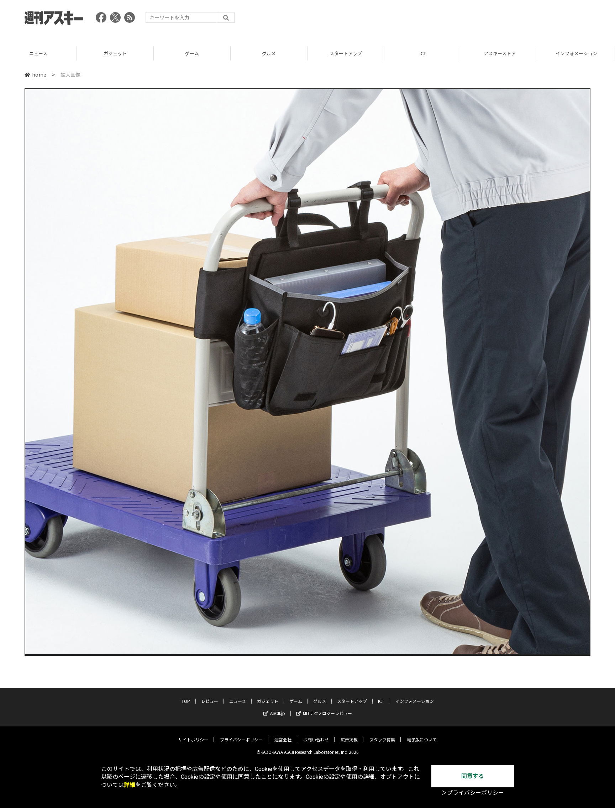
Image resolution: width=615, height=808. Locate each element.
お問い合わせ (316, 739)
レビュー (209, 701)
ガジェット (38, 53)
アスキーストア (423, 53)
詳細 (129, 785)
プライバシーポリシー (241, 739)
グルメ (192, 53)
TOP (576, 53)
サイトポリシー (193, 739)
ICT (346, 53)
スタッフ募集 (382, 739)
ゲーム (115, 53)
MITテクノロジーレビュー (327, 713)
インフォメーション (499, 53)
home (39, 74)
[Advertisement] (460, 20)
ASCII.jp (277, 713)
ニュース (237, 701)
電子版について (422, 739)
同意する (472, 776)
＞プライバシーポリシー (472, 792)
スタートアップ (269, 53)
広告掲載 (349, 739)
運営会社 (282, 739)
